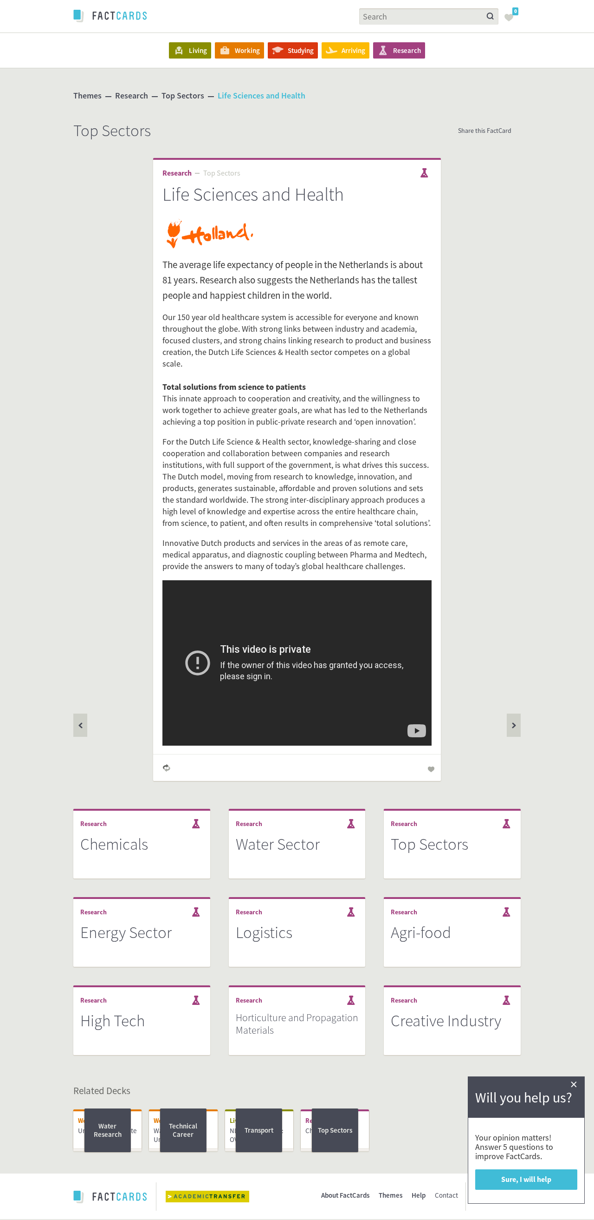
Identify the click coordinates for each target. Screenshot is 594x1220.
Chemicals (114, 844)
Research (407, 50)
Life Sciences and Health (261, 95)
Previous (514, 725)
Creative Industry (446, 1020)
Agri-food (421, 932)
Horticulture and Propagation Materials (297, 1023)
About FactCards (345, 1195)
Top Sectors (182, 95)
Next (80, 725)
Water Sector (278, 844)
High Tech (112, 1020)
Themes (87, 95)
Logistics (264, 932)
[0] (511, 20)
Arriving (353, 50)
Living (198, 50)
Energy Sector (126, 932)
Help (419, 1195)
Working (247, 50)
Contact (446, 1195)
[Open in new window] (214, 1196)
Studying (301, 50)
